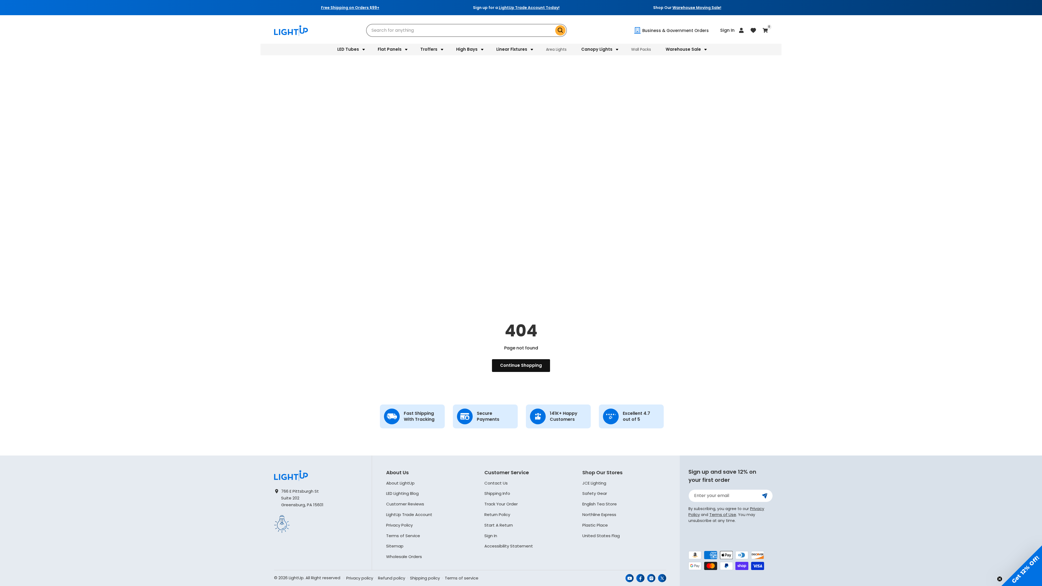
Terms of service (461, 578)
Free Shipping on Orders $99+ (350, 7)
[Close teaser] (999, 579)
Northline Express (599, 514)
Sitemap (395, 546)
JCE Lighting (594, 483)
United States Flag (601, 536)
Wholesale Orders (404, 556)
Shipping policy (425, 578)
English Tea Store (599, 504)
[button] (350, 49)
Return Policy (497, 514)
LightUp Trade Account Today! (529, 7)
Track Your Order (501, 504)
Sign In (490, 536)
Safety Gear (594, 493)
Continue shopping (521, 365)
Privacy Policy (399, 525)
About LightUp (400, 483)
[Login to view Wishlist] (753, 30)
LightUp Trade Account (409, 514)
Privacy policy (359, 578)
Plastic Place (595, 525)
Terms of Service (403, 536)
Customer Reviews (405, 504)
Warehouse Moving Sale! (696, 7)
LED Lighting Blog (402, 493)
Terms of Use (722, 514)
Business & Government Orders (675, 30)
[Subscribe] (765, 495)
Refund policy (391, 578)
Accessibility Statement (508, 546)
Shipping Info (497, 493)
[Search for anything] (560, 30)
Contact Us (496, 483)
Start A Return (498, 525)
